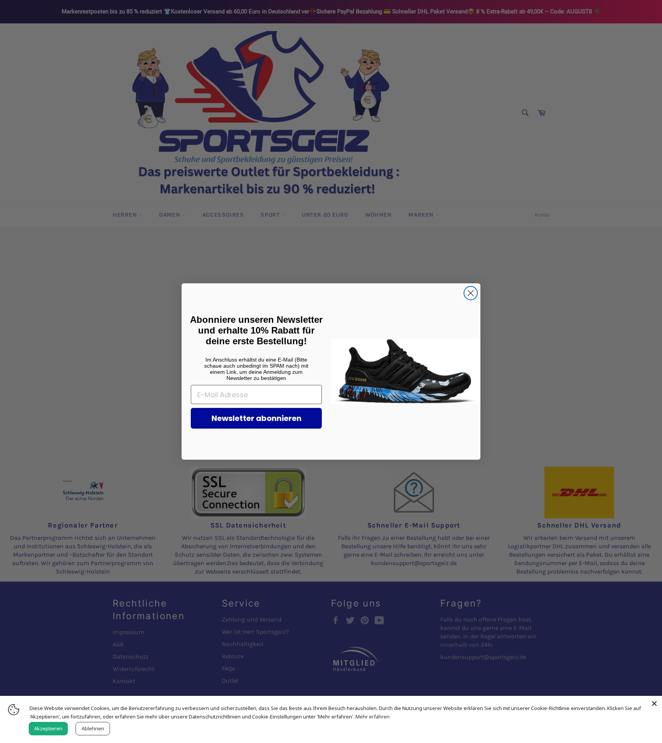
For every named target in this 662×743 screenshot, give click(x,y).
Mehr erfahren (373, 716)
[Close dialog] (470, 293)
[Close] (654, 703)
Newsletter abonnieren (256, 418)
